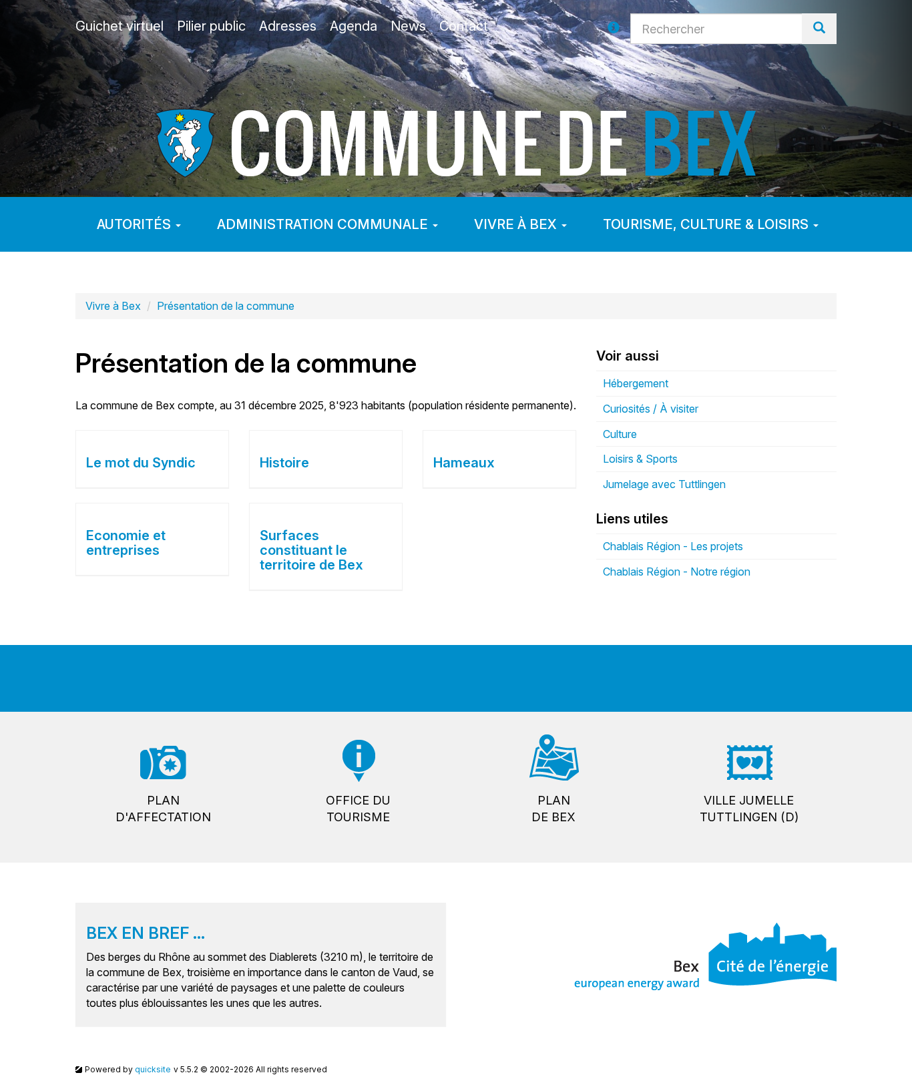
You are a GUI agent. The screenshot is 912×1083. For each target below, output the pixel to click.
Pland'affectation (163, 809)
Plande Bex (553, 809)
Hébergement (635, 383)
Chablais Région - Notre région (676, 571)
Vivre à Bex (517, 224)
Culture (620, 434)
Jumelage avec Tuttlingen (664, 484)
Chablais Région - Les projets (673, 546)
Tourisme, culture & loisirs (707, 224)
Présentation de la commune (225, 305)
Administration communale (324, 224)
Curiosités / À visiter (650, 408)
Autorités (135, 224)
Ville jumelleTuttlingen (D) (749, 809)
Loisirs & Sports (640, 458)
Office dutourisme (358, 809)
